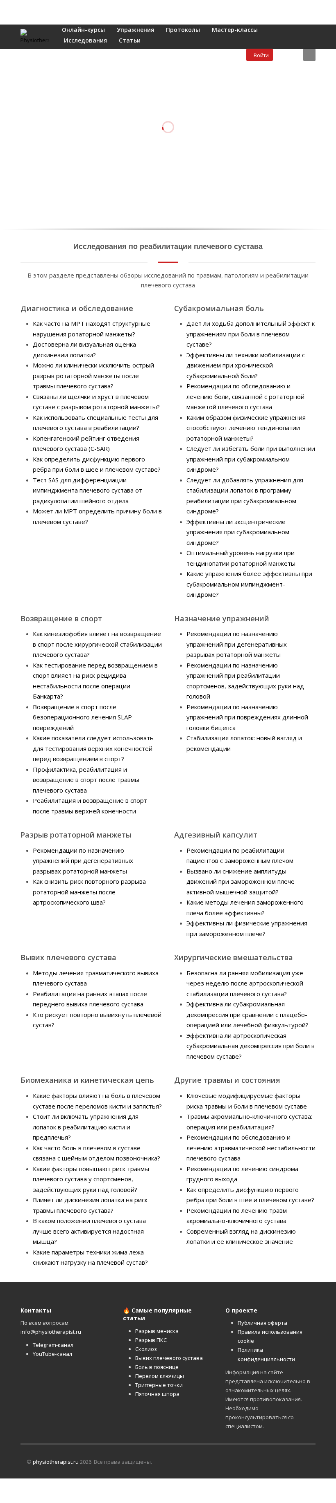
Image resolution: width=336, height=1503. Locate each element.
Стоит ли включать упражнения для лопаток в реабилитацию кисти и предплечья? (85, 1126)
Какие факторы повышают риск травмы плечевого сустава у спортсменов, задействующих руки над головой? (91, 1179)
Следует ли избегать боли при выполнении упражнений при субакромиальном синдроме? (250, 458)
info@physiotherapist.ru (50, 1331)
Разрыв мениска (157, 1331)
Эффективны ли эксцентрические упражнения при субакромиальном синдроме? (237, 532)
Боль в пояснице (157, 1367)
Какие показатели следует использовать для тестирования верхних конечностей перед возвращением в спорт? (93, 748)
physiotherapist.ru (56, 1461)
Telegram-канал (53, 1344)
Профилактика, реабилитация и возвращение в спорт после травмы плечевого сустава (86, 779)
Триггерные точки (159, 1385)
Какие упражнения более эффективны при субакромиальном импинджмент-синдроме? (249, 583)
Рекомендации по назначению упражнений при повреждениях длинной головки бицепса (247, 717)
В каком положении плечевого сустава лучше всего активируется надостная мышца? (89, 1230)
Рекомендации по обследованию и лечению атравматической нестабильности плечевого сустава (251, 1147)
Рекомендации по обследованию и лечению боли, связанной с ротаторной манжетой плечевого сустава (245, 396)
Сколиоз (146, 1349)
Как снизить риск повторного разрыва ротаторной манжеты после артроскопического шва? (89, 891)
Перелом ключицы (159, 1376)
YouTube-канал (52, 1353)
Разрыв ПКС (151, 1340)
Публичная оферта (262, 1322)
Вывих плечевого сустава (169, 1358)
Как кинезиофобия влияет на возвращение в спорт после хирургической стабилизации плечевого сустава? (97, 644)
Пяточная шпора (157, 1394)
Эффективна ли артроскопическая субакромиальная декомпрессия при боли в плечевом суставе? (250, 1045)
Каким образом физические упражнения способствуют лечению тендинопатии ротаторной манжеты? (246, 427)
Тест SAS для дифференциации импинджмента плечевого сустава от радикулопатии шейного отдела (87, 490)
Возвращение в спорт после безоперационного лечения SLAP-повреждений (83, 717)
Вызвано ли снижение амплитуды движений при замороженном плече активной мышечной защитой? (240, 881)
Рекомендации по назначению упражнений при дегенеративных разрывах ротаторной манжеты (236, 644)
